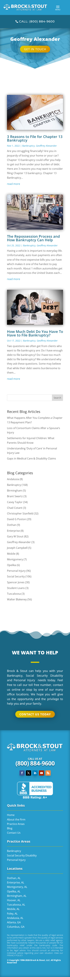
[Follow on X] (28, 773)
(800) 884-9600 (35, 763)
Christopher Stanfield (20, 513)
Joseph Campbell (17, 548)
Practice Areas (16, 824)
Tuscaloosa (14, 593)
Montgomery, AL (17, 887)
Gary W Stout (15, 536)
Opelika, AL (13, 891)
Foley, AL (12, 913)
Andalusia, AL (15, 918)
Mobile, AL (13, 909)
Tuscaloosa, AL (16, 904)
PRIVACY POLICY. (15, 955)
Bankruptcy (28, 145)
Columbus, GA (15, 927)
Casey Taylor (14, 502)
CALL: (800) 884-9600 (37, 21)
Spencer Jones (15, 582)
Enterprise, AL (15, 882)
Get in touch (35, 49)
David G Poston (16, 519)
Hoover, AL (13, 900)
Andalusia (13, 479)
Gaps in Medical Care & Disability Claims (31, 458)
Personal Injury (16, 571)
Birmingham (14, 490)
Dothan (11, 525)
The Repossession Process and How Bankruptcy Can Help (33, 238)
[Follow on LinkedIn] (35, 773)
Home (10, 815)
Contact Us (14, 832)
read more (13, 184)
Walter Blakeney (17, 599)
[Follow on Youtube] (41, 773)
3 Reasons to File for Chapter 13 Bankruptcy (35, 138)
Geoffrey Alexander (46, 145)
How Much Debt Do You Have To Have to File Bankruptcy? (35, 333)
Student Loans (16, 588)
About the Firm (16, 819)
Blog (9, 828)
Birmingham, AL (16, 896)
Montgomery (15, 559)
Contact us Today (35, 714)
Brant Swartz (15, 496)
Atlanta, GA (14, 922)
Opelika (11, 565)
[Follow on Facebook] (22, 773)
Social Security (16, 576)
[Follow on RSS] (48, 773)
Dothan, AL (14, 878)
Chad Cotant (14, 508)
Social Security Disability (22, 855)
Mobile (11, 553)
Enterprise (13, 531)
